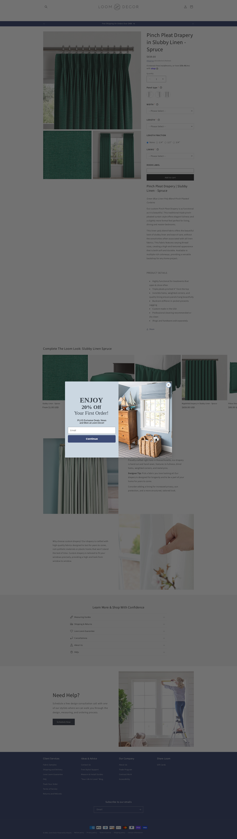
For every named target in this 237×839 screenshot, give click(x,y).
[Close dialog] (168, 385)
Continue (92, 439)
